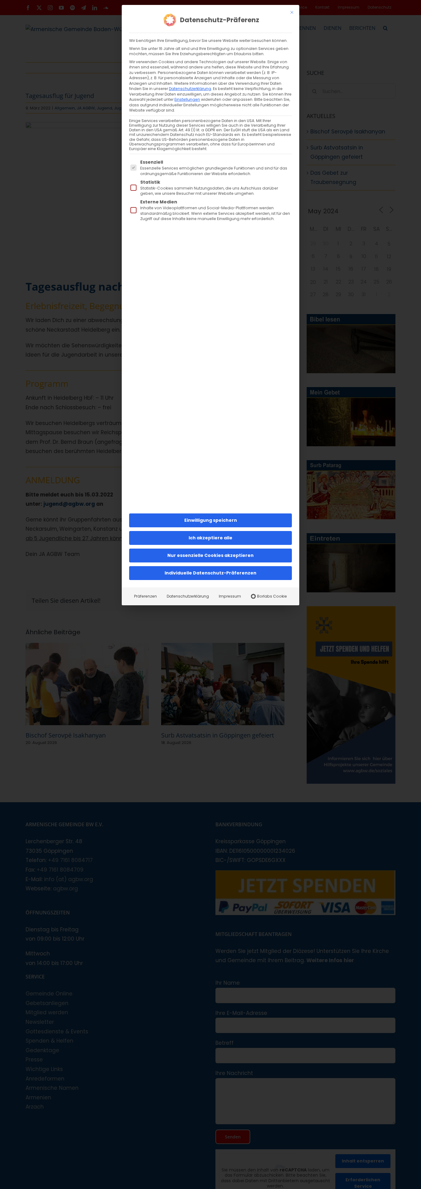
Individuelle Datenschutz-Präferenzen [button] (210, 573)
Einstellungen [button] (187, 99)
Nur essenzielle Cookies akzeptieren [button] (210, 555)
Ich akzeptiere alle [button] (210, 538)
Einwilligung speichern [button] (210, 520)
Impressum (230, 596)
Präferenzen (145, 596)
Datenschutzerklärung (190, 88)
